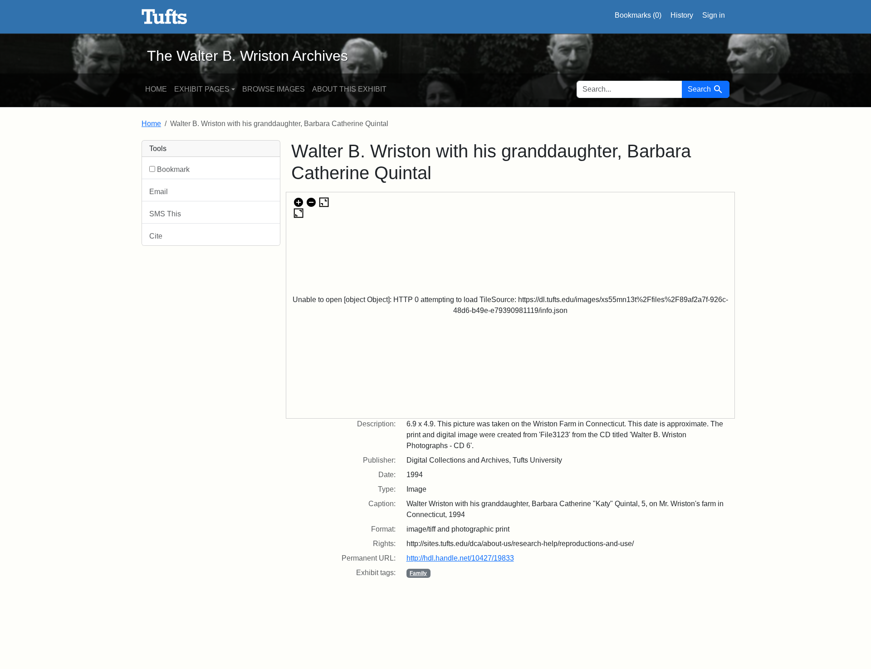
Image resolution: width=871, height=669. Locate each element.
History (681, 15)
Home (156, 89)
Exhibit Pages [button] (202, 89)
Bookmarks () (638, 15)
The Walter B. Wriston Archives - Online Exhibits (164, 16)
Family (418, 573)
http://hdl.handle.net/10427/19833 (460, 558)
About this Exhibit (349, 89)
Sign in (713, 15)
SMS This (165, 214)
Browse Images (273, 89)
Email (158, 191)
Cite (155, 236)
